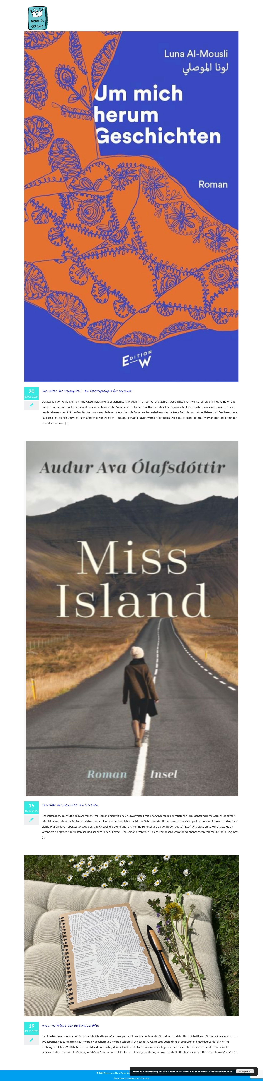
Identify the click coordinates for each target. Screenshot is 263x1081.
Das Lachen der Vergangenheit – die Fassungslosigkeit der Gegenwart (131, 206)
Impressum (120, 1078)
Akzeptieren (245, 1071)
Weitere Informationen (221, 1071)
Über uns (144, 1078)
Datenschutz (133, 1078)
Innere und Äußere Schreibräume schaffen (131, 936)
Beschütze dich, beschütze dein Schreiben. (131, 618)
